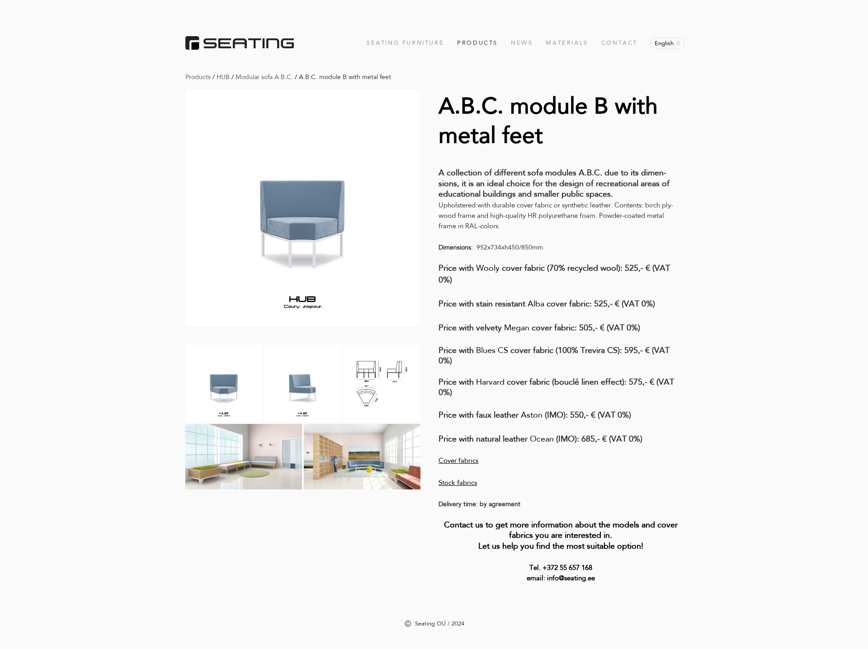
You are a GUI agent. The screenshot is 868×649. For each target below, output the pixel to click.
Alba (537, 304)
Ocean (543, 439)
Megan (516, 328)
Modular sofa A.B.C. (264, 77)
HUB (223, 77)
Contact (619, 42)
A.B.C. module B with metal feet (345, 77)
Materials (567, 42)
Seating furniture (405, 42)
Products (477, 42)
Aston (533, 415)
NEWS (522, 42)
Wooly (489, 268)
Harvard (491, 382)
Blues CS (492, 350)
